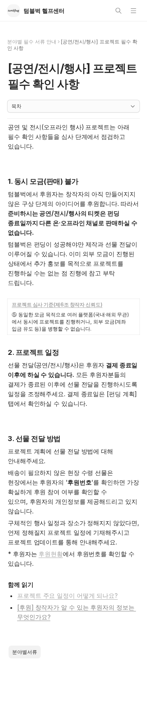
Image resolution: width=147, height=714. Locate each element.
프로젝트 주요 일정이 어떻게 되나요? (67, 595)
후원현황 (51, 554)
